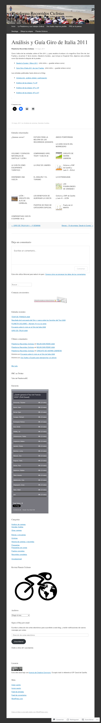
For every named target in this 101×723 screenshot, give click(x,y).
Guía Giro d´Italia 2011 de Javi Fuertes (30, 68)
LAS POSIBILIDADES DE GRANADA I (69, 186)
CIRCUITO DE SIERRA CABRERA (68, 155)
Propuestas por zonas (19, 547)
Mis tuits (14, 366)
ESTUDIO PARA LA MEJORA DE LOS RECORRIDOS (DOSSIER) (43, 139)
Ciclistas (14, 538)
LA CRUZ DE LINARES (42, 165)
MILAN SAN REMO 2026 (46, 344)
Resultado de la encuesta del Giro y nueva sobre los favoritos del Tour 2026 (38, 320)
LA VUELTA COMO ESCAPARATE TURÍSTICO (18, 167)
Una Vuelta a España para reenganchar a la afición (38, 357)
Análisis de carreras (30, 123)
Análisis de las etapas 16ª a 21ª (27, 92)
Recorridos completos (19, 554)
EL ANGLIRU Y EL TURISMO (40, 178)
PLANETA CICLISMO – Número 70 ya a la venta (28, 323)
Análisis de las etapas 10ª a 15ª (27, 88)
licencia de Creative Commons (40, 672)
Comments (17, 510)
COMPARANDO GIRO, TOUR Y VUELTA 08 (42, 154)
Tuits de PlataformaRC (19, 378)
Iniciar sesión (16, 688)
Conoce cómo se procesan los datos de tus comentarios (65, 274)
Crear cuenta (16, 685)
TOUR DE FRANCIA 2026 (20, 317)
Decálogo (14, 31)
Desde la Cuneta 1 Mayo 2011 (27, 63)
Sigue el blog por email (20, 622)
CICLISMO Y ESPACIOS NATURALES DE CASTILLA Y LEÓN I (20, 155)
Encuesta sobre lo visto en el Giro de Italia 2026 (28, 327)
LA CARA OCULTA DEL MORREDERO (64, 145)
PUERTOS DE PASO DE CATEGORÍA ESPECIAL (43, 206)
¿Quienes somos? (17, 137)
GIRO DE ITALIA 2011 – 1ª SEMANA (25, 225)
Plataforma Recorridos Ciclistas (22, 49)
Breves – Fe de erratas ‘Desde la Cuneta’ (77, 225)
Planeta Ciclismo (41, 31)
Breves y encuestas (18, 535)
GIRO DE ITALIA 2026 (19, 330)
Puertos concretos (18, 551)
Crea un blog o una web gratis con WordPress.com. (29, 712)
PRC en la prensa (75, 26)
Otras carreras (16, 530)
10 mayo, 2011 (40, 49)
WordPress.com (17, 698)
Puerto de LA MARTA (68, 206)
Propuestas (15, 545)
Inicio (13, 26)
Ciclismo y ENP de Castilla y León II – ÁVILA (69, 167)
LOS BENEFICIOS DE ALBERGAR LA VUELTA (42, 197)
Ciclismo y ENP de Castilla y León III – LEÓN (65, 197)
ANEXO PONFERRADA (64, 137)
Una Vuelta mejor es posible (57, 26)
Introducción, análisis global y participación (31, 78)
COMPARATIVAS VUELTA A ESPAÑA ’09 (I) (21, 217)
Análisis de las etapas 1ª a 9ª (26, 83)
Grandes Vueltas (43, 123)
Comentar (81, 269)
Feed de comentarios (18, 695)
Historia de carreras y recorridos (22, 541)
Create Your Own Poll (29, 510)
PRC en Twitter (17, 373)
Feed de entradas (17, 692)
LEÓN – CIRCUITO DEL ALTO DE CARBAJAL (24, 199)
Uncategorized (16, 559)
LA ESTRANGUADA (63, 177)
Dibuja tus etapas (27, 31)
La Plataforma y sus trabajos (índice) (31, 26)
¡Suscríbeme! (19, 641)
